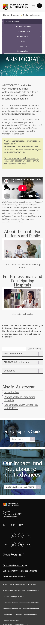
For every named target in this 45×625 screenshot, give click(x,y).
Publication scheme (10, 602)
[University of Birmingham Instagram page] (5, 535)
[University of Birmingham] (16, 5)
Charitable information (30, 608)
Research (15, 15)
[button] (22, 353)
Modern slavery (21, 584)
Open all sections (34, 349)
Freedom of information (12, 608)
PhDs (23, 41)
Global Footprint (12, 554)
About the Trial (11, 392)
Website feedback (30, 614)
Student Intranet (33, 590)
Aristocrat (35, 15)
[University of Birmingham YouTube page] (28, 544)
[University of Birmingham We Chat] (21, 544)
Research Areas (23, 36)
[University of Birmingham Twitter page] (21, 535)
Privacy (5, 584)
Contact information (11, 621)
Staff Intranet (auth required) (14, 590)
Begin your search (20, 439)
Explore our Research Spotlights (20, 487)
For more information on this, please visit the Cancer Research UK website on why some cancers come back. (21, 161)
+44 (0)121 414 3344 (14, 525)
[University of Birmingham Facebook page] (28, 535)
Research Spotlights (23, 26)
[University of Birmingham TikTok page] (5, 544)
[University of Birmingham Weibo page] (13, 544)
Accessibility (32, 584)
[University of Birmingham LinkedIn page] (13, 535)
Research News (23, 51)
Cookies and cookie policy (12, 614)
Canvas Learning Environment (14, 596)
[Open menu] (39, 5)
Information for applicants (29, 602)
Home (6, 15)
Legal (12, 584)
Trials (25, 15)
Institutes (23, 46)
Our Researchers (23, 31)
